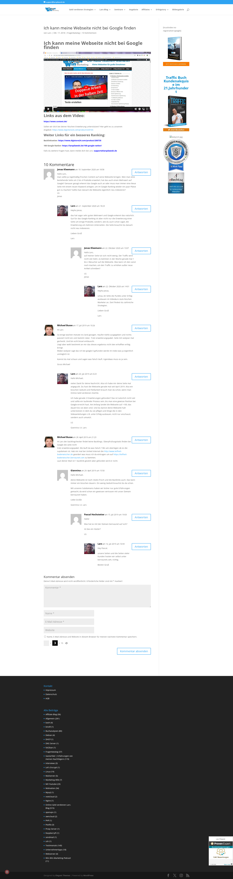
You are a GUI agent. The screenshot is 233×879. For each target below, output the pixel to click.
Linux (48, 771)
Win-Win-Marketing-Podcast (58, 858)
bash (48, 722)
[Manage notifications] (7, 872)
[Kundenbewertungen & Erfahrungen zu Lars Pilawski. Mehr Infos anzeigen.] (221, 850)
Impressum (51, 690)
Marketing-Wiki (52, 780)
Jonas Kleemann (66, 169)
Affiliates (146, 10)
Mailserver (50, 776)
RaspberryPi (51, 833)
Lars (49, 33)
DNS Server (51, 743)
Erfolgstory (161, 10)
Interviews (50, 763)
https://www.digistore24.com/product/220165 (72, 130)
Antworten (141, 172)
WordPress (88, 875)
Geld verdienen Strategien (81, 10)
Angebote (133, 10)
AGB (47, 698)
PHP (47, 820)
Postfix (48, 824)
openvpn (50, 812)
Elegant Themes (62, 875)
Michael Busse (65, 325)
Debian (49, 735)
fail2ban (49, 747)
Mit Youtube (51, 784)
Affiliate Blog (51, 714)
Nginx (48, 800)
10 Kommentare (89, 33)
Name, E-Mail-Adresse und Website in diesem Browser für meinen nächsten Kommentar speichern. (92, 636)
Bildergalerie (178, 10)
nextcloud (50, 796)
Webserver (50, 854)
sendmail (50, 837)
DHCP (48, 739)
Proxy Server (51, 829)
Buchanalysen (52, 731)
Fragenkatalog (73, 33)
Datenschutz (51, 694)
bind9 (48, 727)
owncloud (50, 816)
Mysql (48, 792)
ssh (47, 841)
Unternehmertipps (54, 849)
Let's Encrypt (51, 767)
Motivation (50, 788)
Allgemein (50, 718)
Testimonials (51, 845)
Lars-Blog (104, 10)
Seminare (118, 10)
